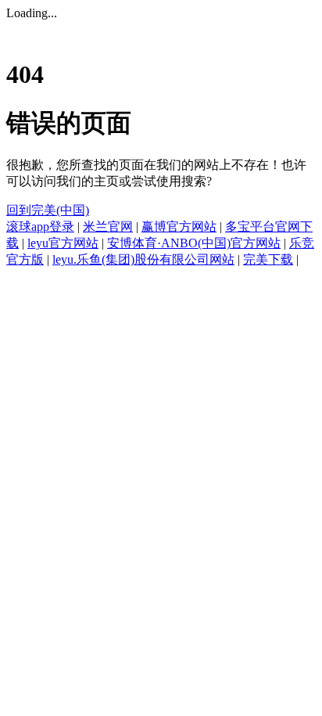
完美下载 (268, 259)
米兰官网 (108, 226)
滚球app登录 (40, 226)
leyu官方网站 (62, 243)
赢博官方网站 (178, 226)
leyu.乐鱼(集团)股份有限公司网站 (143, 259)
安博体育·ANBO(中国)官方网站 (194, 243)
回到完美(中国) (47, 210)
